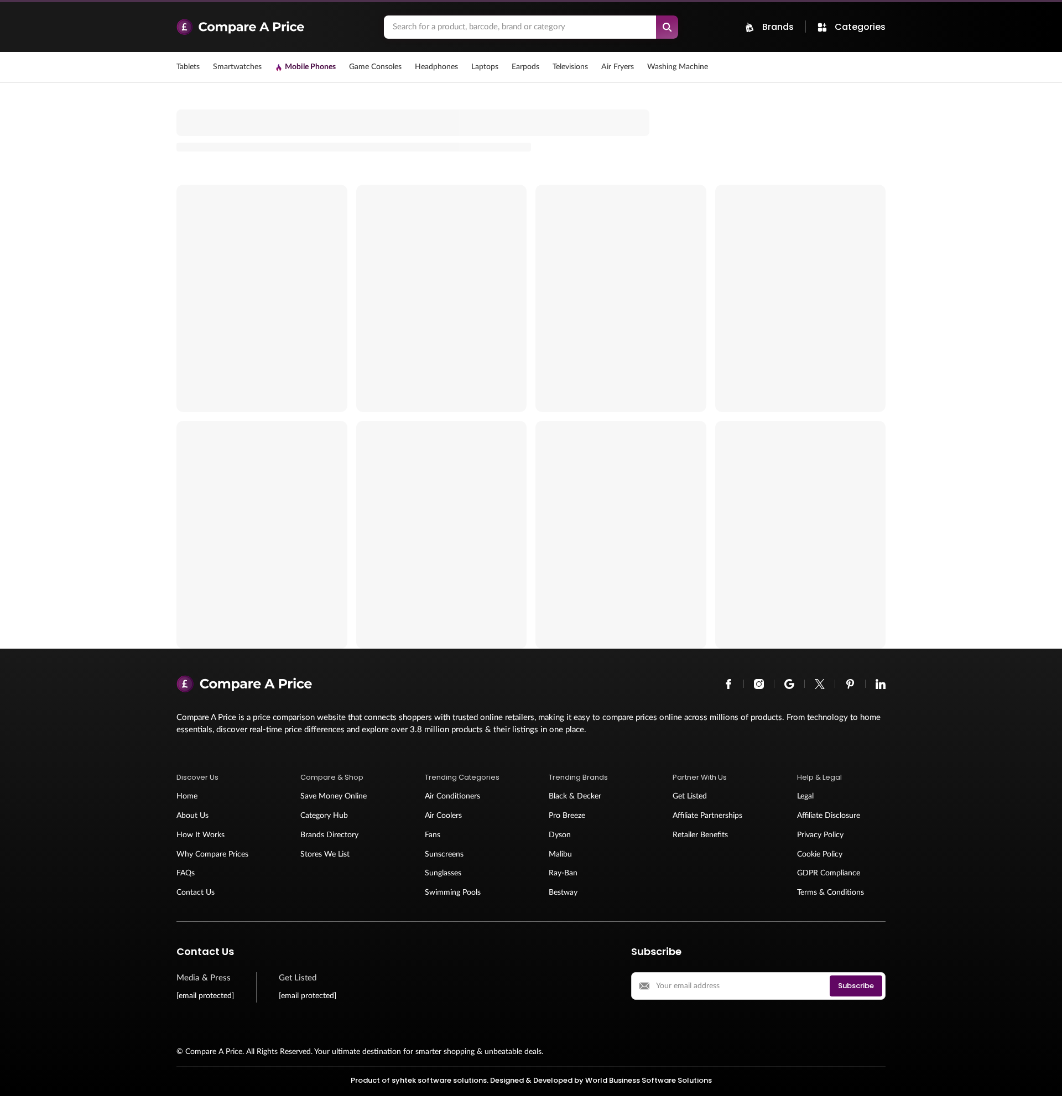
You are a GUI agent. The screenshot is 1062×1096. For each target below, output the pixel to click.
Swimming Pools (453, 892)
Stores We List (325, 854)
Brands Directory (329, 835)
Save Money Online (333, 796)
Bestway (563, 892)
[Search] (667, 27)
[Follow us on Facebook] (728, 684)
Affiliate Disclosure (828, 816)
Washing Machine (677, 67)
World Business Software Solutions (648, 1080)
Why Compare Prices (212, 854)
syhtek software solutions (439, 1080)
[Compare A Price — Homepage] (274, 27)
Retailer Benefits (700, 835)
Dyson (560, 835)
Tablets (188, 67)
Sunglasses (443, 873)
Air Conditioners (452, 796)
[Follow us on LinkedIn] (881, 684)
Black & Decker (575, 796)
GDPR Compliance (828, 873)
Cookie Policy (819, 854)
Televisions (570, 67)
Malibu (560, 854)
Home (186, 796)
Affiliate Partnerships (707, 816)
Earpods (525, 67)
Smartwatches (237, 67)
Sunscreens (444, 854)
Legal (805, 796)
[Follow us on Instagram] (759, 684)
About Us (192, 816)
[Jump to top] (1042, 1076)
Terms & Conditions (830, 892)
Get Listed (690, 796)
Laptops (484, 67)
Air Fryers (617, 67)
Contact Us (195, 892)
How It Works (200, 835)
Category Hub (324, 816)
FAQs (185, 873)
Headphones (436, 67)
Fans (432, 835)
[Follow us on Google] (789, 684)
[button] (220, 777)
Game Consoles (375, 67)
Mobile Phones (310, 67)
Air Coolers (443, 816)
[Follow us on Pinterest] (850, 684)
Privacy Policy (820, 835)
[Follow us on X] (820, 684)
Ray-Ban (563, 873)
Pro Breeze (567, 816)
